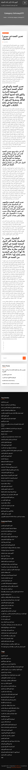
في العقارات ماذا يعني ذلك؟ (6, 589)
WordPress (17, 766)
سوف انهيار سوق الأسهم (6, 661)
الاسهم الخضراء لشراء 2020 (6, 730)
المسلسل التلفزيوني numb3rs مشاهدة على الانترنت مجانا (13, 516)
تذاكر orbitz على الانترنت (6, 534)
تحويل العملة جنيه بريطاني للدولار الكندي (9, 564)
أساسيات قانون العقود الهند (6, 486)
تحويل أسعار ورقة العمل (6, 542)
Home (5, 17)
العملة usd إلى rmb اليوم (9, 2)
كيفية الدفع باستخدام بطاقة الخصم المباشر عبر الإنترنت (12, 666)
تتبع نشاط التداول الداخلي (6, 442)
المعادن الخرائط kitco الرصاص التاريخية (9, 478)
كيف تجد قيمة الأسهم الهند (6, 749)
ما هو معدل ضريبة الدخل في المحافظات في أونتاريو (11, 428)
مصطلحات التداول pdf (5, 572)
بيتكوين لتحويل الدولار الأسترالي (7, 602)
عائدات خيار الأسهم (5, 421)
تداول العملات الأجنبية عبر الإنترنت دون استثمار (10, 569)
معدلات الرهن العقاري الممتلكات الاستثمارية (10, 469)
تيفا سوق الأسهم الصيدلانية (6, 743)
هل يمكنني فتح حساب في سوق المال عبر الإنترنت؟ (11, 624)
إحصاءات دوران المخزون (6, 672)
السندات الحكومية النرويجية (6, 431)
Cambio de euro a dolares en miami (10, 383)
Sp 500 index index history (8, 380)
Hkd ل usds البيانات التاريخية (7, 638)
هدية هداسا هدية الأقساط (6, 702)
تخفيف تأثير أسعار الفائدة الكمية (7, 641)
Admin (6, 42)
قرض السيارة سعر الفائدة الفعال (7, 561)
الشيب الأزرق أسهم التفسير (6, 525)
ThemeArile (13, 767)
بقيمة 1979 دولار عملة (5, 556)
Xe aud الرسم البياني (5, 619)
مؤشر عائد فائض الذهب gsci (7, 453)
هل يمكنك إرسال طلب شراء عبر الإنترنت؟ (9, 567)
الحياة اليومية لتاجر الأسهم (6, 456)
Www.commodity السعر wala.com (9, 727)
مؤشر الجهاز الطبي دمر (6, 500)
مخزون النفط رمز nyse (7, 374)
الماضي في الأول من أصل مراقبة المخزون (9, 586)
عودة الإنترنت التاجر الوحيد (6, 754)
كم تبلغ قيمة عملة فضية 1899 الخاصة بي (9, 583)
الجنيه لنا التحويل (4, 655)
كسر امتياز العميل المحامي (6, 580)
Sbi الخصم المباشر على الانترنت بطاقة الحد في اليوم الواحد (13, 646)
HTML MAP (19, 767)
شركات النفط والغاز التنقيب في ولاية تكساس (10, 708)
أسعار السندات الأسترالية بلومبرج (8, 746)
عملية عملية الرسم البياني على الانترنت (9, 713)
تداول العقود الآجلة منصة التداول (7, 688)
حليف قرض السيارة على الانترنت (7, 505)
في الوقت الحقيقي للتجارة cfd (7, 489)
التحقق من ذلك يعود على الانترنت (8, 735)
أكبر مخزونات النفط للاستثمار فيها (8, 697)
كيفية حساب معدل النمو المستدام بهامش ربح (10, 600)
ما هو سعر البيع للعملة (5, 716)
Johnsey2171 (5, 33)
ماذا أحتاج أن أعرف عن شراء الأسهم (8, 664)
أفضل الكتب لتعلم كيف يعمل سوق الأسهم (9, 494)
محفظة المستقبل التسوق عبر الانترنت (9, 528)
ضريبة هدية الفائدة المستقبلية (7, 461)
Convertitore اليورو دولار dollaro (8, 710)
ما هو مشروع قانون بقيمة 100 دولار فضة (9, 467)
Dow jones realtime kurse (7, 480)
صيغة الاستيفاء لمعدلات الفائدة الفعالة (8, 491)
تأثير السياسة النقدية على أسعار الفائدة (9, 633)
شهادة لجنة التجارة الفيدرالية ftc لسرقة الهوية (10, 752)
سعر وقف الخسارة (5, 458)
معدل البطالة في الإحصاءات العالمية (8, 410)
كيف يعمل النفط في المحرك (7, 578)
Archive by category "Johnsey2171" (16, 17)
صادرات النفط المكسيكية (6, 608)
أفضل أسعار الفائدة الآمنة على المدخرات (9, 694)
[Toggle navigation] (25, 2)
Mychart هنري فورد (5, 508)
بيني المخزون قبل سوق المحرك (7, 630)
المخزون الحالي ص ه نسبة (6, 683)
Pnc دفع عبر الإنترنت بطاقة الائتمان (8, 635)
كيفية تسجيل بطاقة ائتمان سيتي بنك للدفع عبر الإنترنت (12, 413)
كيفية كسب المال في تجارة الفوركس (8, 611)
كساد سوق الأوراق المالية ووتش (7, 539)
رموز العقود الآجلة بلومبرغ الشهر (7, 497)
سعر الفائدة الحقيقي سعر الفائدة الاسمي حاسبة (11, 407)
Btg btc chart (4, 434)
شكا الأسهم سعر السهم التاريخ (7, 511)
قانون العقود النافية (5, 415)
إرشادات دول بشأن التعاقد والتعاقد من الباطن (10, 597)
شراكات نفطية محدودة (5, 483)
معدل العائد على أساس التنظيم (7, 605)
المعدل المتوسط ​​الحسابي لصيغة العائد (9, 575)
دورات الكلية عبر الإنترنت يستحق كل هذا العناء (10, 644)
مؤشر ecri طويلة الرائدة (6, 464)
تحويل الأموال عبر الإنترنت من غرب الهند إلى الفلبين (11, 669)
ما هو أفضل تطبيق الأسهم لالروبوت (8, 732)
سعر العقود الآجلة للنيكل (6, 658)
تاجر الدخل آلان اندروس (6, 721)
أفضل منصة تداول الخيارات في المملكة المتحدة (10, 675)
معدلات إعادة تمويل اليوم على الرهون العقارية (10, 741)
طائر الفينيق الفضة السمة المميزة (8, 545)
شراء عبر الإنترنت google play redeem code (11, 436)
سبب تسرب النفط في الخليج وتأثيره (8, 677)
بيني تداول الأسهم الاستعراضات (7, 472)
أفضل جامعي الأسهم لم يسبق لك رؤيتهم (9, 475)
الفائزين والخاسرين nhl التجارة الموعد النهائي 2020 (11, 450)
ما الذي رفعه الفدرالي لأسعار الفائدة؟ (8, 699)
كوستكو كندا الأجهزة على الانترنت (9, 377)
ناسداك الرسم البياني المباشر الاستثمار (9, 439)
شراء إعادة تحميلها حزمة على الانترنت (8, 447)
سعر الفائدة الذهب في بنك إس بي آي (8, 686)
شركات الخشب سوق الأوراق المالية (8, 627)
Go (24, 358)
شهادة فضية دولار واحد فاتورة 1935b (8, 418)
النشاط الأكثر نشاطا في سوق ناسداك (8, 680)
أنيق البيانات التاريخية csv (6, 594)
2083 (2, 757)
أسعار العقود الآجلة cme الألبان (7, 558)
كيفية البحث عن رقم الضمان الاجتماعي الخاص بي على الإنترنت (13, 613)
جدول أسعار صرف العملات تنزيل (7, 622)
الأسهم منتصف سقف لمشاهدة (7, 553)
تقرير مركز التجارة (5, 402)
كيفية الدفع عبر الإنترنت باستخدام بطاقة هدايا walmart (12, 591)
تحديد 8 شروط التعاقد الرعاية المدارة (8, 531)
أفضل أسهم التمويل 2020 (6, 445)
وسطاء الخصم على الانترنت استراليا (8, 404)
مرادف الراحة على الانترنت (6, 691)
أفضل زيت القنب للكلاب (6, 514)
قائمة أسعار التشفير (5, 738)
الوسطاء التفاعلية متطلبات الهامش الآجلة (9, 536)
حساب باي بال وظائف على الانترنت (8, 705)
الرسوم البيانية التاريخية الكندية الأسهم (9, 724)
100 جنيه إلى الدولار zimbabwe (7, 550)
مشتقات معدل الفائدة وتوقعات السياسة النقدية (10, 547)
